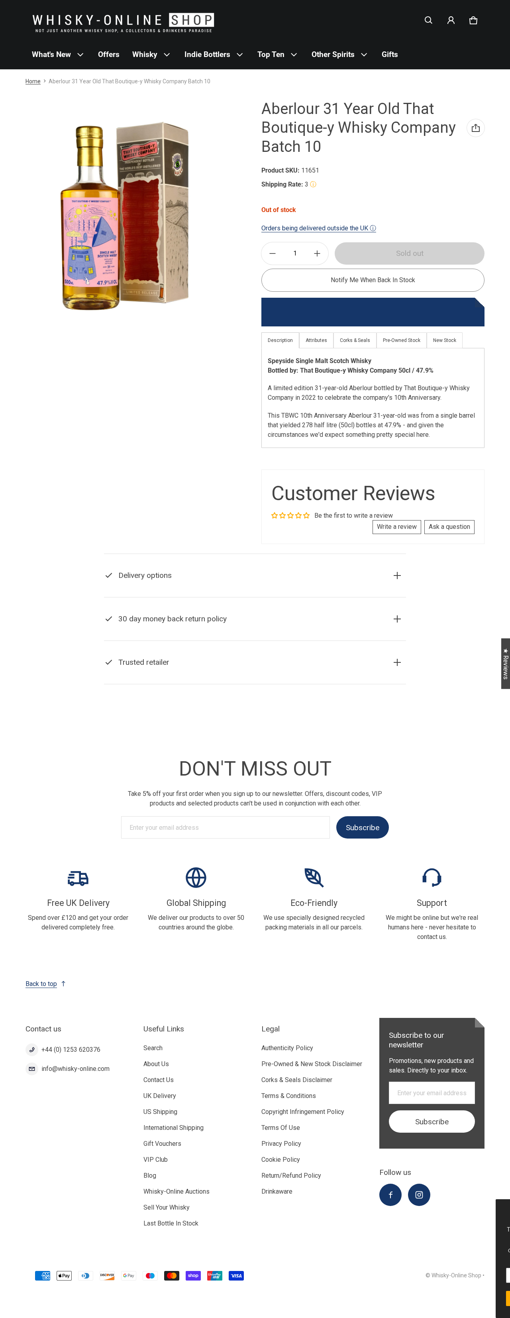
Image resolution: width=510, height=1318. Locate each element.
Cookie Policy (280, 1159)
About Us (156, 1064)
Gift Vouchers (162, 1143)
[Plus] (317, 253)
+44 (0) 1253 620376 (70, 1049)
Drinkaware (276, 1191)
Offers (109, 54)
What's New (51, 54)
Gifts (390, 54)
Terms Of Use (280, 1127)
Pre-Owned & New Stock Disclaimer (311, 1064)
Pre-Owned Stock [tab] (401, 340)
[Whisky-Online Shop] (123, 20)
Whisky (144, 54)
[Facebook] (390, 1195)
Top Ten (270, 54)
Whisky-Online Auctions (176, 1191)
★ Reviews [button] (506, 663)
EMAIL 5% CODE (439, 1298)
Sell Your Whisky (166, 1207)
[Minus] (272, 253)
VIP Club (155, 1159)
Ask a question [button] (449, 526)
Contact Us (158, 1080)
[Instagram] (419, 1195)
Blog (149, 1175)
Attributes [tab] (316, 340)
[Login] (451, 20)
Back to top (41, 984)
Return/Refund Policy (291, 1175)
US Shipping (160, 1112)
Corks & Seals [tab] (355, 340)
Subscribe (362, 827)
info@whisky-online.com (75, 1068)
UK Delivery (159, 1096)
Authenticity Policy (287, 1048)
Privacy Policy (281, 1143)
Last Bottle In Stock (170, 1223)
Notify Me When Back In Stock (373, 280)
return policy (234, 638)
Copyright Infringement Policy (302, 1112)
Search (153, 1048)
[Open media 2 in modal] (124, 215)
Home (33, 81)
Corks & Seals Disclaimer (296, 1080)
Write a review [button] (397, 526)
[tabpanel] (372, 398)
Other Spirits (333, 54)
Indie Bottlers (207, 54)
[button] (429, 20)
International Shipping (173, 1127)
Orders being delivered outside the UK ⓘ (318, 228)
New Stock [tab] (444, 340)
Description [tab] (280, 340)
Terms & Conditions (288, 1096)
